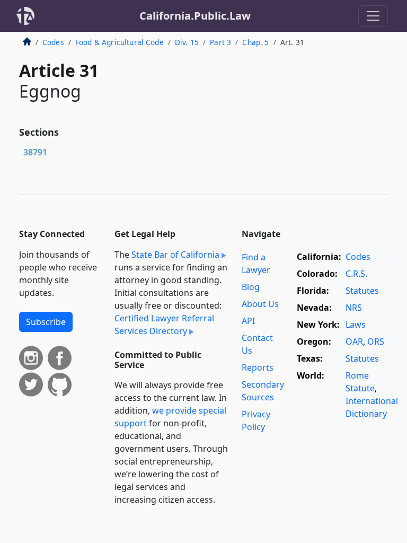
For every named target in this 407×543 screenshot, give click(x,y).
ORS (375, 341)
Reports (257, 367)
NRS (354, 307)
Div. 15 (187, 42)
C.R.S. (356, 273)
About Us (260, 304)
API (248, 321)
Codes (53, 42)
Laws (356, 324)
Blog (251, 287)
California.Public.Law (195, 15)
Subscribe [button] (46, 322)
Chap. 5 (255, 42)
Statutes (362, 290)
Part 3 (220, 42)
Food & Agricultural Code (119, 42)
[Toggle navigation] (373, 16)
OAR (354, 341)
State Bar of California (175, 254)
